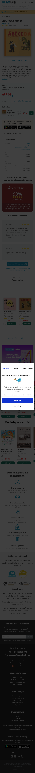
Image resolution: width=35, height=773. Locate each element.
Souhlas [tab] (6, 368)
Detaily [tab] (16, 368)
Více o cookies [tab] (28, 368)
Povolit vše (17, 400)
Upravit (16, 406)
